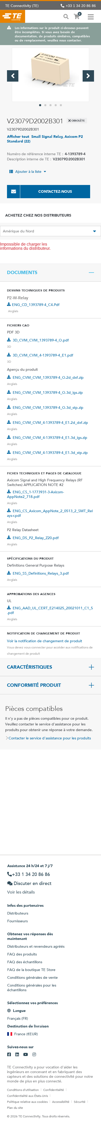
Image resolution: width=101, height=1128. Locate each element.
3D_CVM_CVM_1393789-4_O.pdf (41, 340)
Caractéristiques (29, 667)
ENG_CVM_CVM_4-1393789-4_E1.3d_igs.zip (50, 437)
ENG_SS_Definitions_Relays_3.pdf (41, 573)
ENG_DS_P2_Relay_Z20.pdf (36, 538)
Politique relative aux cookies (27, 1102)
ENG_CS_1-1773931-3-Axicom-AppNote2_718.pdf (35, 494)
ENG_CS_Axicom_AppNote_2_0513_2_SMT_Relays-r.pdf (50, 513)
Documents (22, 272)
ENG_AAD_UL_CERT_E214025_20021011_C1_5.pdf (50, 610)
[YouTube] (25, 1054)
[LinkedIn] (17, 1054)
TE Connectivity (12, 16)
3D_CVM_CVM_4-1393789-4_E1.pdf (43, 355)
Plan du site (15, 1107)
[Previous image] (12, 76)
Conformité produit (34, 685)
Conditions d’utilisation (23, 1090)
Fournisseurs (17, 921)
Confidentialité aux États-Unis (27, 1096)
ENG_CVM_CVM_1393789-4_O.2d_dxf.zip (48, 377)
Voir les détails (21, 892)
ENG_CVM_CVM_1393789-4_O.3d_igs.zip (48, 392)
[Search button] (66, 16)
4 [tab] (56, 105)
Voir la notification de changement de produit (44, 641)
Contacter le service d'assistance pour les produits (50, 738)
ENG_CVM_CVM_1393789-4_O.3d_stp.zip (48, 407)
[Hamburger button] (91, 16)
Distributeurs (17, 913)
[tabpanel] (50, 75)
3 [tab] (50, 105)
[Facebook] (9, 1054)
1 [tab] (40, 105)
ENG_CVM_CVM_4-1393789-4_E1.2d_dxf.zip (50, 422)
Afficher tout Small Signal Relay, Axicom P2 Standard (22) (45, 139)
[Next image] (88, 76)
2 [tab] (45, 105)
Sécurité (79, 1102)
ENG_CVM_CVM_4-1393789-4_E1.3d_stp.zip (50, 452)
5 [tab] (61, 105)
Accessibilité (60, 1102)
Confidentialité (53, 1090)
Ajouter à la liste (28, 171)
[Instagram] (34, 1054)
